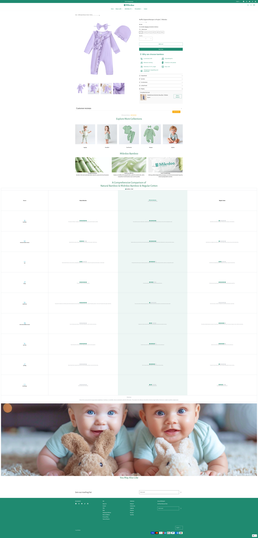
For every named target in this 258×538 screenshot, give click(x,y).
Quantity (140, 35)
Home (112, 8)
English (237, 1)
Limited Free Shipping (129, 1)
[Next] (136, 1)
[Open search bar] (248, 5)
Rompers (151, 147)
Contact (145, 8)
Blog (104, 510)
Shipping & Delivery (107, 512)
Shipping (147, 26)
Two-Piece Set (129, 147)
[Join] (181, 492)
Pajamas (132, 510)
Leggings (85, 147)
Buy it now (161, 49)
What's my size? (144, 29)
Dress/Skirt (107, 147)
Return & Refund (106, 514)
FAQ (103, 508)
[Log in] (251, 5)
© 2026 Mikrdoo (77, 530)
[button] (81, 88)
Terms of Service (106, 519)
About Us (104, 503)
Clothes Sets (132, 506)
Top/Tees (172, 147)
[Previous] (121, 1)
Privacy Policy (105, 516)
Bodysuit (132, 503)
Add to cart (161, 44)
